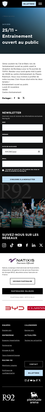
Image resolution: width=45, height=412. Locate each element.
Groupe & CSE (8, 350)
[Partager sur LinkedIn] (19, 98)
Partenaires (7, 345)
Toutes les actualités (33, 340)
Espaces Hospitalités (11, 340)
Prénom (5, 134)
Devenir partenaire (22, 281)
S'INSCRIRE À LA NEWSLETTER (22, 179)
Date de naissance (9, 146)
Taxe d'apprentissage (11, 355)
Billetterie (33, 373)
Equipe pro (6, 330)
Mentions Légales (9, 365)
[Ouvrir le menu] (40, 3)
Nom (3, 122)
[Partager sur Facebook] (14, 98)
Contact (33, 364)
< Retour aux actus (8, 16)
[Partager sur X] (23, 98)
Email (4, 158)
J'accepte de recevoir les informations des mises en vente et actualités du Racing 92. (22, 170)
